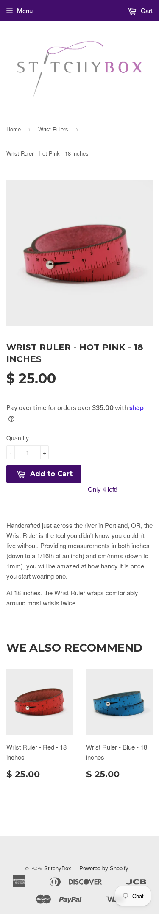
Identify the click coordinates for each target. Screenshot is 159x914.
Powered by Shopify (103, 868)
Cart (146, 10)
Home (13, 129)
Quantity (17, 438)
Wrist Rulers (53, 129)
